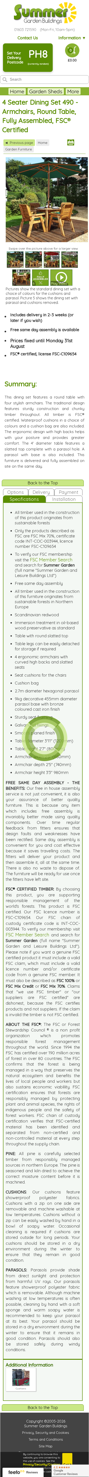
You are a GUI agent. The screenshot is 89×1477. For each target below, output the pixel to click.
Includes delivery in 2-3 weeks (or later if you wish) (42, 317)
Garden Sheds (45, 91)
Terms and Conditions (46, 1439)
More (73, 91)
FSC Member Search (51, 560)
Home (17, 91)
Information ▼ (72, 37)
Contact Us (28, 37)
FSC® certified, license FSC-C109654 (43, 353)
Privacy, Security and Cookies (45, 1432)
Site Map (45, 1446)
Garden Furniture (18, 149)
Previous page (19, 143)
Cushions (21, 1388)
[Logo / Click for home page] (44, 13)
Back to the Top (43, 482)
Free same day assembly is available (44, 329)
